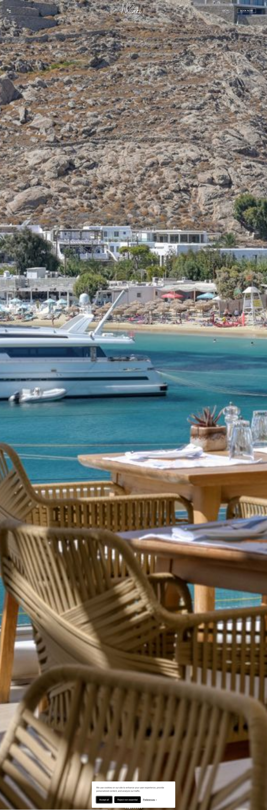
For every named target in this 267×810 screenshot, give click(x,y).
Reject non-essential (127, 799)
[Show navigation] (9, 11)
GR (227, 10)
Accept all (104, 799)
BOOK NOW (246, 10)
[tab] (125, 808)
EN (223, 10)
